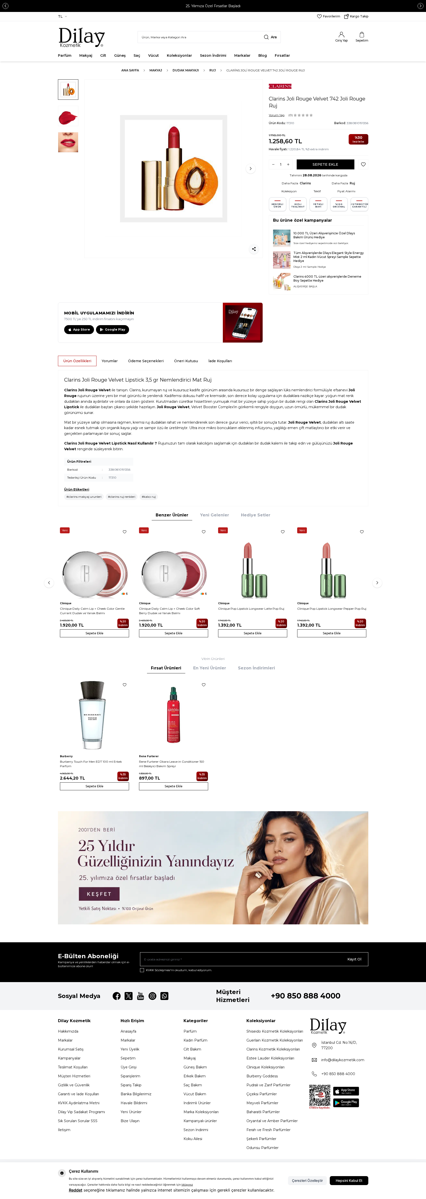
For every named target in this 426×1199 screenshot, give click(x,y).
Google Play (115, 329)
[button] (5, 6)
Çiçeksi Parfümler (261, 1094)
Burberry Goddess (262, 1076)
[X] (129, 996)
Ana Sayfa (130, 70)
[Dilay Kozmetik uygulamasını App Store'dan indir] (346, 1091)
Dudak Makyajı (186, 70)
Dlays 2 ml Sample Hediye (309, 266)
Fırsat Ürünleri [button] (166, 668)
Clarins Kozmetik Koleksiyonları (273, 1049)
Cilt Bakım (192, 1049)
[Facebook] (117, 996)
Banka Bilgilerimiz (136, 1094)
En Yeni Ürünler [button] (209, 668)
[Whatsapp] (164, 996)
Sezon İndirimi (213, 55)
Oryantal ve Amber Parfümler (272, 1121)
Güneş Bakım (195, 1067)
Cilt (103, 55)
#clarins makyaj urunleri (83, 497)
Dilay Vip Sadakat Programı (81, 1112)
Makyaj (85, 55)
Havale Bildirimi (134, 1103)
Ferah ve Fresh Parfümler (268, 1130)
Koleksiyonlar (179, 55)
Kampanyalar (69, 1058)
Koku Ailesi (193, 1139)
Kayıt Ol (354, 959)
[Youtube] (140, 996)
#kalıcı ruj (149, 497)
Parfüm (64, 55)
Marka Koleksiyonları (201, 1112)
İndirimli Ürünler (197, 1103)
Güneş (120, 55)
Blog (262, 55)
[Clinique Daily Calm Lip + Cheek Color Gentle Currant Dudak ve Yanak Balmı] (94, 562)
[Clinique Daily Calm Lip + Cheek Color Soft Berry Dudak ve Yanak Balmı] (173, 562)
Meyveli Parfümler (262, 1103)
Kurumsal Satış (71, 1049)
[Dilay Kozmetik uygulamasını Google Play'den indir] (346, 1103)
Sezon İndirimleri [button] (256, 668)
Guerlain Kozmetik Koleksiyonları (274, 1040)
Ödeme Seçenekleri (146, 361)
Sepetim (128, 1058)
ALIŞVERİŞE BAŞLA (305, 286)
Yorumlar (110, 361)
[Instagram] (152, 996)
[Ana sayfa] (82, 37)
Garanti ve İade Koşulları (78, 1094)
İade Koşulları (220, 361)
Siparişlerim (130, 1076)
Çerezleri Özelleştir (307, 1180)
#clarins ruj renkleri (121, 497)
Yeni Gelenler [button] (214, 515)
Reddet (75, 1190)
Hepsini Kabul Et (349, 1180)
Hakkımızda (68, 1031)
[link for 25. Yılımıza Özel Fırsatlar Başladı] (213, 6)
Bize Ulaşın (130, 1121)
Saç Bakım (193, 1085)
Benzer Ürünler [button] (172, 515)
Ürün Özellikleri (77, 361)
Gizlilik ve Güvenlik (74, 1085)
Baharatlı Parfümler (263, 1112)
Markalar (242, 55)
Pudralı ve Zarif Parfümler (268, 1085)
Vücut (153, 55)
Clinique (65, 603)
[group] (174, 169)
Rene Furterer (149, 756)
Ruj (212, 70)
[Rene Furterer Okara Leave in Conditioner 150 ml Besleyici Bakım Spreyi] (173, 714)
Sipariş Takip (131, 1085)
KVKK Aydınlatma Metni (78, 1103)
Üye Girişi (129, 1067)
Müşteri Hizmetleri (74, 1076)
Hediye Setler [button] (255, 515)
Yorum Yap (276, 115)
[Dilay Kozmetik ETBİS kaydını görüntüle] (319, 1097)
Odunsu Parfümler (262, 1148)
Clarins (305, 183)
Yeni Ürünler (131, 1112)
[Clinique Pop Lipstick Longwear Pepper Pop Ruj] (331, 562)
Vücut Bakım (195, 1094)
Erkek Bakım (195, 1076)
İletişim (64, 1130)
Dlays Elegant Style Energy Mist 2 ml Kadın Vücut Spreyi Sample (328, 255)
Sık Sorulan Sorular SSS (77, 1121)
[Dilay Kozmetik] (338, 1026)
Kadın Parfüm (195, 1040)
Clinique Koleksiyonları (265, 1067)
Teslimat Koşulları (73, 1067)
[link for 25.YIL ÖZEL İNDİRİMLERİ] (213, 867)
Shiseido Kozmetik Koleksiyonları (274, 1031)
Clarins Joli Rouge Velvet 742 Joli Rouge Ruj (265, 70)
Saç (137, 55)
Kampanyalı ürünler (200, 1121)
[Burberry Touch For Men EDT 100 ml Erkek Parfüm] (94, 714)
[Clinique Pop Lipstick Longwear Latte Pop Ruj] (252, 562)
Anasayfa (128, 1031)
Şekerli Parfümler (261, 1139)
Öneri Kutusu (186, 361)
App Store (81, 329)
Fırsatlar (282, 55)
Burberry (66, 756)
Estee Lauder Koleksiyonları (270, 1058)
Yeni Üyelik (130, 1049)
